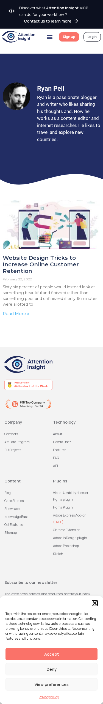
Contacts (11, 434)
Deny (52, 669)
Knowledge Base (16, 516)
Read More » (16, 313)
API (55, 465)
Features (59, 450)
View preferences (52, 684)
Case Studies (14, 500)
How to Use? (62, 442)
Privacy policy (49, 697)
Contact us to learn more (47, 21)
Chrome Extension (66, 530)
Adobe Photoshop (66, 545)
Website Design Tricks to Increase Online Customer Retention (41, 264)
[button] (95, 603)
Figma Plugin (63, 507)
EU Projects (12, 450)
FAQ (56, 457)
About (57, 434)
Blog (7, 492)
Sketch (58, 553)
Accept (51, 654)
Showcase (12, 508)
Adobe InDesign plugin (70, 537)
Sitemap (10, 532)
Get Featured (13, 524)
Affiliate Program (17, 442)
